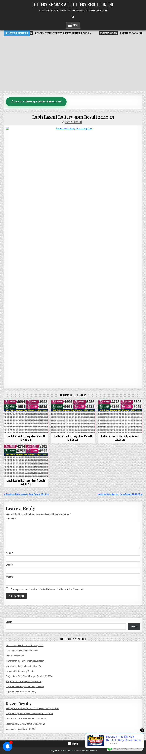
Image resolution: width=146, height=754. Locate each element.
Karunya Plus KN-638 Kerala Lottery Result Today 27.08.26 (32, 708)
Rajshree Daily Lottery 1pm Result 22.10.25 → (119, 494)
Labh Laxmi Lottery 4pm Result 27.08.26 (26, 438)
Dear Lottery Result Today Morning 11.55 (24, 645)
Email (9, 565)
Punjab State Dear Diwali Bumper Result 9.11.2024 (29, 676)
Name (9, 553)
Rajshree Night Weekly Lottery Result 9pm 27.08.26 (29, 713)
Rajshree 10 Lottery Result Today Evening (25, 686)
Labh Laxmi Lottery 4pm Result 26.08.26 (73, 438)
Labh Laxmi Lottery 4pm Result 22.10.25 (73, 117)
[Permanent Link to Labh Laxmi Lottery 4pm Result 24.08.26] (26, 461)
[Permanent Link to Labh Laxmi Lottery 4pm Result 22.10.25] (73, 254)
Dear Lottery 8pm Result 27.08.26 (21, 729)
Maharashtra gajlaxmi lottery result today (25, 661)
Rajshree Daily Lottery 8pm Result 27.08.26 (25, 723)
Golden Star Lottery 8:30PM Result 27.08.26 (26, 718)
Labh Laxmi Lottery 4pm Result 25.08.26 (120, 438)
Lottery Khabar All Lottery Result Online (73, 4)
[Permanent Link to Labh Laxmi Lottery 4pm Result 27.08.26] (26, 416)
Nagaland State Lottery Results (20, 671)
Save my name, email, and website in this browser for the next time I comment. (47, 589)
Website (9, 576)
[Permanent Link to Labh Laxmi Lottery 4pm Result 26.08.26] (73, 416)
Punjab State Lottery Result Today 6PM (23, 681)
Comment (11, 518)
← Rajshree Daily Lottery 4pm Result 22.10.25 (26, 494)
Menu (75, 25)
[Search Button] (73, 17)
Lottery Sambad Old (15, 655)
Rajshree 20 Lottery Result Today (21, 691)
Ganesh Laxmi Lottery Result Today (22, 650)
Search (9, 622)
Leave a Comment (73, 122)
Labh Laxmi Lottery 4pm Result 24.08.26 (26, 482)
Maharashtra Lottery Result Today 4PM (23, 666)
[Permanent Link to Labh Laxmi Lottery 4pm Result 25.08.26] (120, 416)
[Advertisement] (73, 64)
